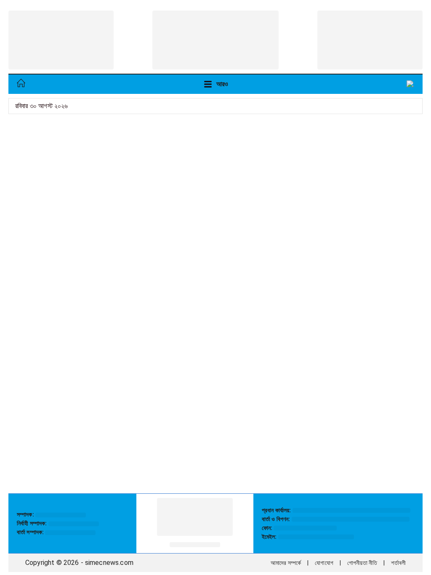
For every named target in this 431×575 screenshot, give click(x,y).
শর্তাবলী (398, 562)
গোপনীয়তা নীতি (362, 562)
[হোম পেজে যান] (21, 84)
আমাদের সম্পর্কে (286, 562)
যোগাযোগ (324, 562)
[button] (410, 84)
